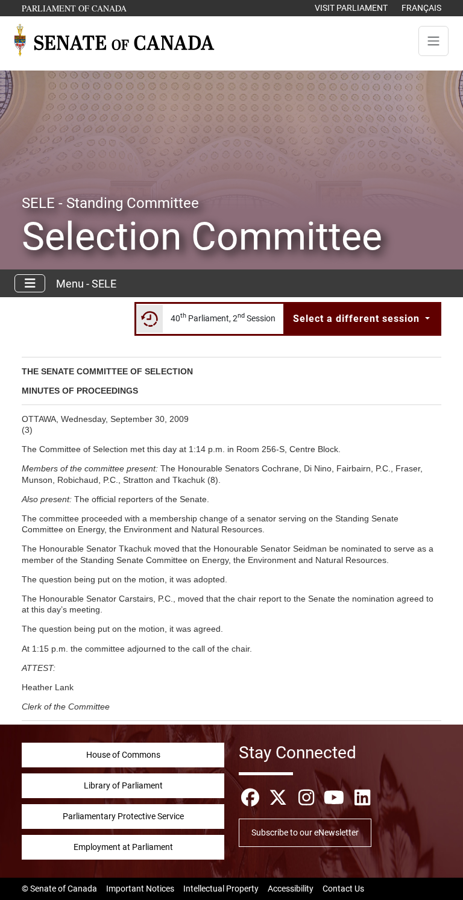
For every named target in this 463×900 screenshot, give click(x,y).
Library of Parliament (123, 785)
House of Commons (123, 755)
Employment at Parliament (123, 847)
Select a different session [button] (358, 318)
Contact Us (343, 888)
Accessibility (290, 888)
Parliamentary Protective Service (123, 816)
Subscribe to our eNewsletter (305, 832)
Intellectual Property (221, 888)
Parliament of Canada (74, 8)
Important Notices (140, 888)
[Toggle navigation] (433, 41)
